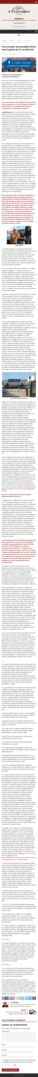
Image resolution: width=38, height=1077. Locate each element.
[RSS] (19, 35)
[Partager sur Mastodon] (25, 998)
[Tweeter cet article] (6, 998)
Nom (3, 1044)
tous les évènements (19, 27)
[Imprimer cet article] (18, 998)
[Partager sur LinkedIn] (9, 998)
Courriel (4, 1050)
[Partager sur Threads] (34, 998)
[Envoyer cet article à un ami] (15, 998)
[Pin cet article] (12, 998)
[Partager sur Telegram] (28, 998)
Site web (4, 1055)
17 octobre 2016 (7, 54)
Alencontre (17, 54)
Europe (12, 40)
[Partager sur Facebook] (3, 998)
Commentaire (6, 1031)
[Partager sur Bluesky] (31, 998)
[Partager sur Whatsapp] (22, 998)
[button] (36, 1)
